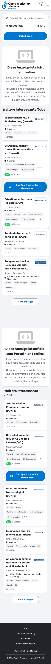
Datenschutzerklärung (25, 633)
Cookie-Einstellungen (25, 643)
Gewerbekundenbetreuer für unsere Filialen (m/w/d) (18, 149)
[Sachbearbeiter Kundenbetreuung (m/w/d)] (25, 127)
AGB (25, 628)
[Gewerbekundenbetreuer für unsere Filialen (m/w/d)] (25, 160)
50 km (40, 26)
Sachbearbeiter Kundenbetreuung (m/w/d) (18, 119)
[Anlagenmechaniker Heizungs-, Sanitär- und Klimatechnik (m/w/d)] (25, 276)
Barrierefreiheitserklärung (25, 651)
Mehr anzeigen (25, 301)
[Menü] (47, 5)
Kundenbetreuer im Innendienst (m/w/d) (18, 235)
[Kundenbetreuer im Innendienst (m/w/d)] (25, 242)
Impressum (25, 638)
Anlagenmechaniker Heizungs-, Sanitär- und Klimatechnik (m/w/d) (16, 265)
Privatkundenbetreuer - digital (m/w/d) (18, 201)
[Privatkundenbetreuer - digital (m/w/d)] (25, 211)
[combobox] (28, 18)
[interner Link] (16, 5)
